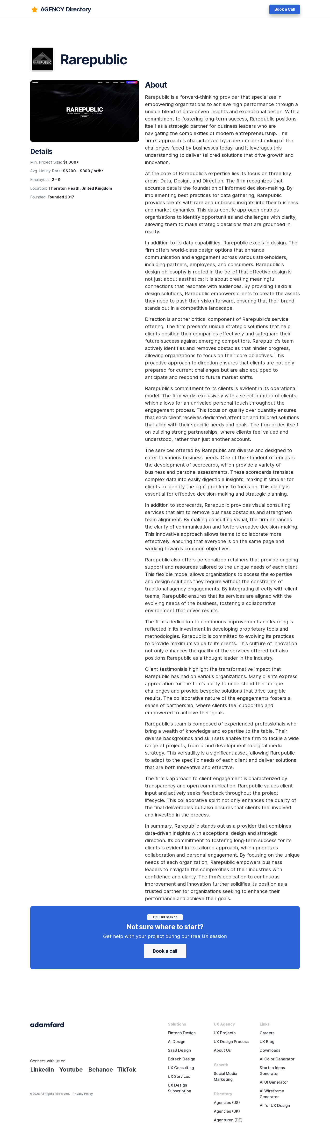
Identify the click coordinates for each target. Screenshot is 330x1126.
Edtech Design (181, 1059)
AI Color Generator (277, 1059)
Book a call (165, 951)
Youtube (71, 1069)
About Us (222, 1050)
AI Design (176, 1041)
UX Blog (267, 1041)
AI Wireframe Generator (272, 1094)
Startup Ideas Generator (272, 1071)
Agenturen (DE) (228, 1120)
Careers (267, 1033)
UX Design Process (231, 1041)
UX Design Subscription (179, 1088)
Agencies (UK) (227, 1111)
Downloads (270, 1050)
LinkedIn (42, 1069)
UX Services (179, 1076)
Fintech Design (182, 1033)
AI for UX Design (275, 1105)
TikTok (126, 1069)
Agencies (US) (227, 1102)
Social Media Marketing (225, 1076)
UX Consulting (181, 1068)
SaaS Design (179, 1050)
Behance (100, 1069)
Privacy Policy (83, 1094)
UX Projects (225, 1033)
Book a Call (284, 9)
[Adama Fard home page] (47, 1024)
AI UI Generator (274, 1082)
